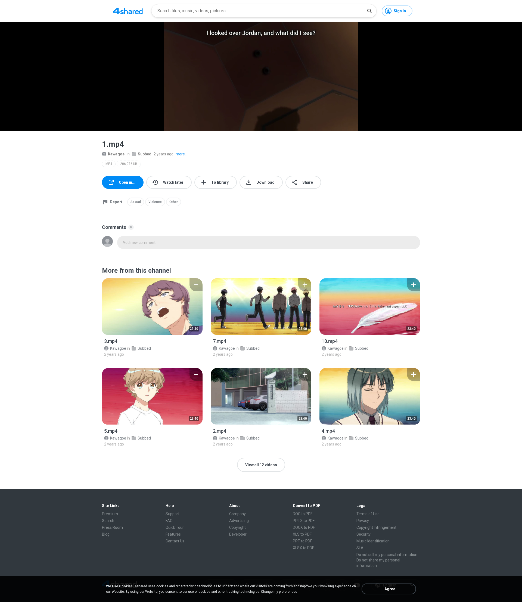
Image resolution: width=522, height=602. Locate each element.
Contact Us (175, 541)
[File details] (152, 306)
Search (108, 520)
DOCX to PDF (304, 527)
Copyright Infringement (376, 527)
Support (172, 514)
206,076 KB (128, 164)
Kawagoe (116, 154)
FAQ (169, 520)
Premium (110, 514)
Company (237, 514)
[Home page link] (128, 10)
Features (173, 534)
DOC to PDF (302, 514)
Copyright (237, 527)
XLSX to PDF (303, 548)
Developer (238, 534)
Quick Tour (175, 527)
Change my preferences (279, 592)
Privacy (362, 520)
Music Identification (373, 541)
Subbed (144, 154)
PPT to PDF (302, 541)
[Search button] (369, 10)
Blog (106, 534)
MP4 (108, 164)
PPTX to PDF (304, 520)
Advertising (239, 520)
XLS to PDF (302, 534)
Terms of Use (368, 514)
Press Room (112, 527)
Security (363, 534)
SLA (359, 548)
